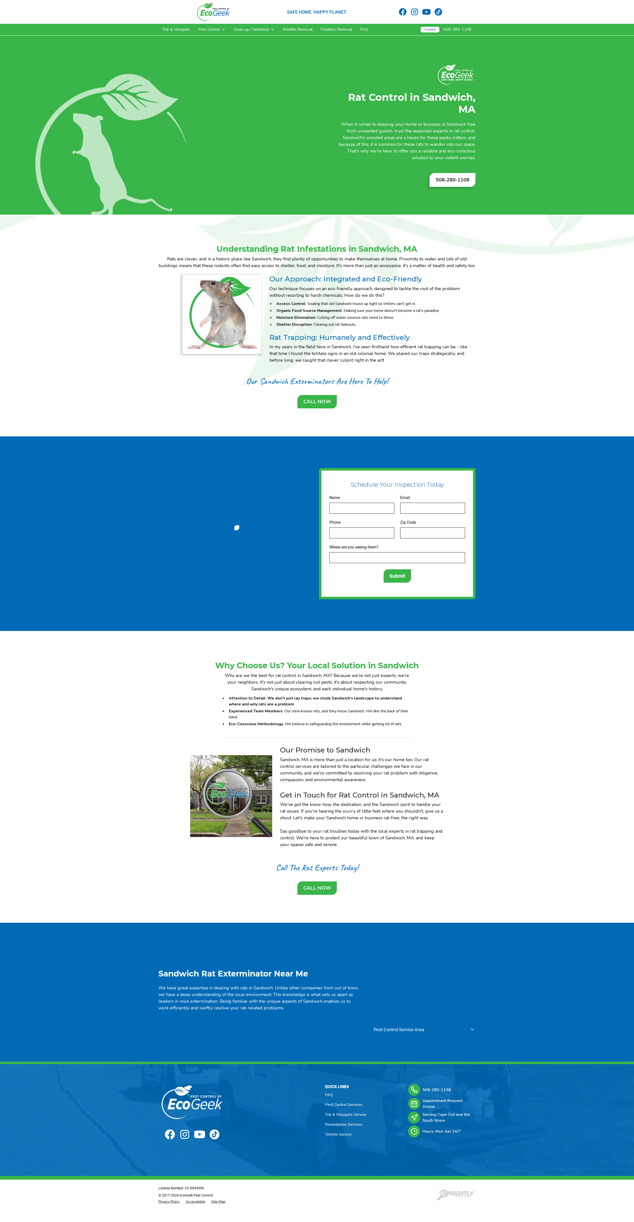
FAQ (364, 29)
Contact (430, 29)
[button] (211, 29)
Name (334, 497)
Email (405, 497)
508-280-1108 (457, 29)
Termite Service (338, 1134)
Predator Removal (336, 29)
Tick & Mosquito (176, 29)
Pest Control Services (343, 1104)
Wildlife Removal (298, 29)
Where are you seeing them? (353, 547)
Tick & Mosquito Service (345, 1114)
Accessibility (195, 1201)
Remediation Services (343, 1124)
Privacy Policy (169, 1201)
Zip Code (408, 522)
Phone (335, 522)
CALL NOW (317, 401)
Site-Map (218, 1201)
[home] (213, 12)
